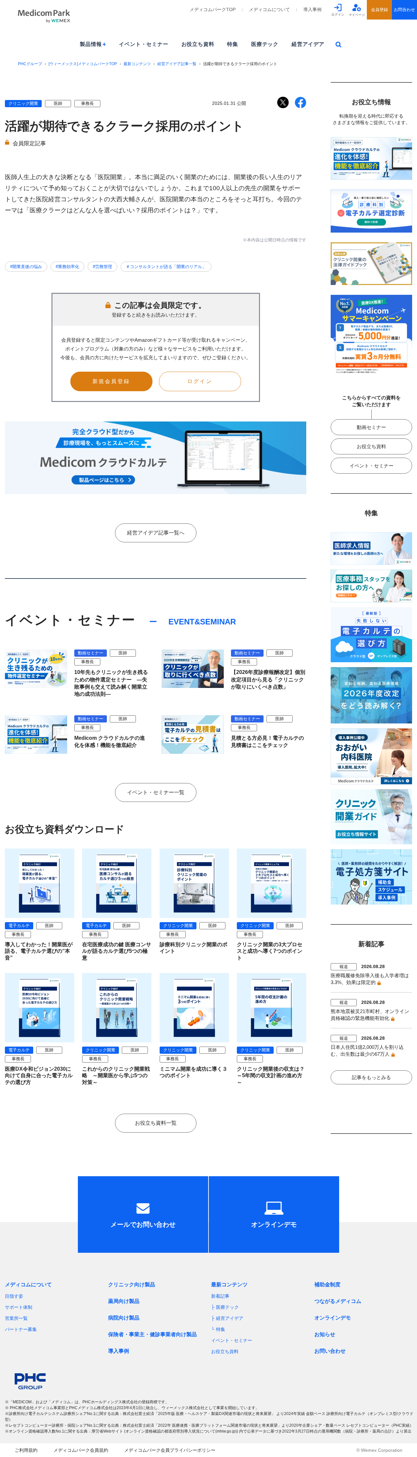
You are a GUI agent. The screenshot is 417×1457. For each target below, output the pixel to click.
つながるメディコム (337, 1301)
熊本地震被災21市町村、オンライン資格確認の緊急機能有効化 (370, 1014)
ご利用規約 (26, 1450)
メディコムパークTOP (213, 9)
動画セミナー (371, 427)
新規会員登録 (111, 381)
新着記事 (220, 1296)
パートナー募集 (21, 1329)
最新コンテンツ (137, 64)
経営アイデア (308, 44)
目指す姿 (14, 1296)
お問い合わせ (330, 1351)
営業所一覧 (16, 1318)
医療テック (265, 44)
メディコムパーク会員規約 (80, 1450)
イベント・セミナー (143, 44)
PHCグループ (30, 64)
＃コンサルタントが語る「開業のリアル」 (166, 266)
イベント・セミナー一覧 (155, 792)
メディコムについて (269, 9)
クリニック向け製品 (131, 1284)
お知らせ (324, 1334)
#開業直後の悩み (26, 266)
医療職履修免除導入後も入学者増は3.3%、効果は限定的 (370, 979)
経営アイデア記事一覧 (176, 64)
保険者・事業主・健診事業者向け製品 (152, 1334)
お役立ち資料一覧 (156, 1123)
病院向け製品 (123, 1318)
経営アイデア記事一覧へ (155, 533)
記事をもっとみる (371, 1077)
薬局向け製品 (123, 1301)
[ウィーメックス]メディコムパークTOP (83, 64)
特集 (232, 44)
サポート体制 (18, 1307)
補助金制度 (327, 1284)
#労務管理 (102, 266)
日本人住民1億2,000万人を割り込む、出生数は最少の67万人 (367, 1050)
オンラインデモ (332, 1318)
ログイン (199, 381)
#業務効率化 (67, 266)
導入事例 (312, 9)
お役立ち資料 (197, 44)
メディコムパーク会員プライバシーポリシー (169, 1450)
